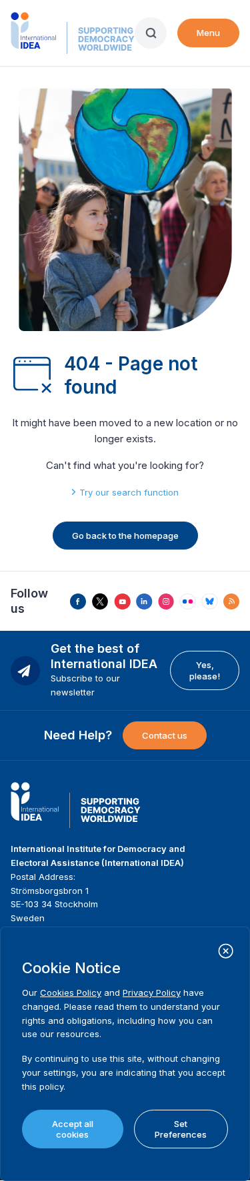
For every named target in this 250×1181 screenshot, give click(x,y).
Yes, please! (204, 670)
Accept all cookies (72, 1129)
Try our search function (129, 492)
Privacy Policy (152, 992)
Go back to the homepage (125, 535)
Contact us (164, 735)
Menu (208, 32)
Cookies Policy (70, 992)
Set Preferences (181, 1129)
